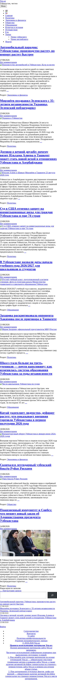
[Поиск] (52, 595)
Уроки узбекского (19, 37)
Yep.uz (3, 1)
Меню (3, 6)
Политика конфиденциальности (31, 638)
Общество (9, 23)
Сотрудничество (31, 631)
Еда (7, 32)
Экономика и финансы (15, 20)
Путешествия (11, 30)
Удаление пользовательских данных (31, 641)
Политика (9, 18)
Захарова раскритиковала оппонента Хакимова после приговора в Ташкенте (28, 317)
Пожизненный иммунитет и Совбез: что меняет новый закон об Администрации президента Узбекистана (26, 515)
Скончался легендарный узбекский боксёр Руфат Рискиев (25, 466)
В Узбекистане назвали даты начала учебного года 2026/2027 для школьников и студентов (26, 265)
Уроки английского (19, 39)
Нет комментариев (8, 62)
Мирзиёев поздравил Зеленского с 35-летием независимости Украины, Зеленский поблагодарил (27, 104)
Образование (11, 25)
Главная (8, 15)
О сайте (31, 636)
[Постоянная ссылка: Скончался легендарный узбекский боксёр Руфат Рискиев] (13, 479)
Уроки (8, 34)
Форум (8, 41)
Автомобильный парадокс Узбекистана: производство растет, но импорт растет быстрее (27, 51)
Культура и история (14, 27)
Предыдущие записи (10, 591)
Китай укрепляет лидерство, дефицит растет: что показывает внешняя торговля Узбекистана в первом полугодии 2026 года (27, 418)
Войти (3, 627)
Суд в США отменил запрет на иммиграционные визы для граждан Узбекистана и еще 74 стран (26, 212)
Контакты (31, 633)
